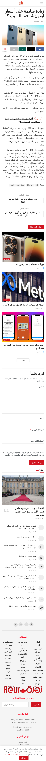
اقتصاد (38, 664)
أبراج (38, 642)
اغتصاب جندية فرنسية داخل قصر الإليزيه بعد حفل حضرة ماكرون (29, 511)
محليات (8, 658)
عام (23, 684)
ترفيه (38, 680)
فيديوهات (8, 649)
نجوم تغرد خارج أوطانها (27, 556)
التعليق (40, 386)
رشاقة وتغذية (23, 654)
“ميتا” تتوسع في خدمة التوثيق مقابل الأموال (23, 304)
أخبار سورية (37, 649)
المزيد (23, 360)
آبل (37, 185)
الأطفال (38, 667)
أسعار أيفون (20, 185)
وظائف (8, 678)
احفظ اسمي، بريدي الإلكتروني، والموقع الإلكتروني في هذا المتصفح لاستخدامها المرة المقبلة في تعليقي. (24, 453)
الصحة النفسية (38, 674)
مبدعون (8, 655)
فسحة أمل (8, 645)
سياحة (23, 664)
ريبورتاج (23, 660)
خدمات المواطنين (23, 650)
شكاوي (23, 674)
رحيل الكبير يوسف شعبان (26, 537)
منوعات (8, 672)
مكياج (8, 668)
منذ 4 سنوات (38, 21)
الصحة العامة (38, 670)
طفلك (23, 680)
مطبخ (8, 665)
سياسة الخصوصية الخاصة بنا (13, 755)
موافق (23, 758)
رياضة (23, 657)
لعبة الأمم (8, 652)
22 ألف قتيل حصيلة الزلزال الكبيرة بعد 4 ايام (19, 598)
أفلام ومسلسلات (38, 659)
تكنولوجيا (6, 259)
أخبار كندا (37, 652)
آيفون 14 (30, 185)
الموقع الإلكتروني (37, 441)
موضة (8, 675)
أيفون (12, 185)
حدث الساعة (23, 642)
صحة (23, 677)
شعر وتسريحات (23, 670)
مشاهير (8, 662)
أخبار (38, 645)
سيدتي (23, 667)
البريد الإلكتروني (37, 429)
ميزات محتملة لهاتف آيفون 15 (30, 264)
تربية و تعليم (38, 677)
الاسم (41, 418)
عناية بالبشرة (8, 642)
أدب (37, 655)
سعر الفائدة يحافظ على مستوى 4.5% (22, 606)
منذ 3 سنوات (39, 268)
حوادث (23, 645)
